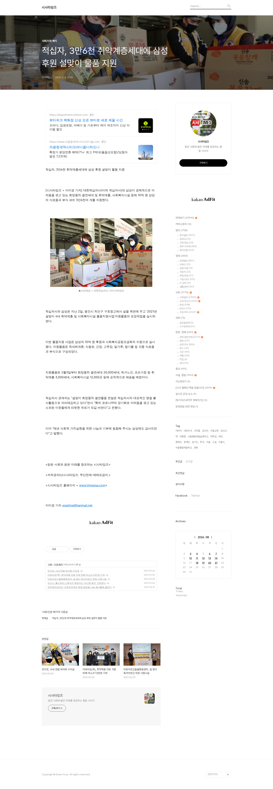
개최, (220, 436)
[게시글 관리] (64, 549)
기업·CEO (187, 279)
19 (203, 562)
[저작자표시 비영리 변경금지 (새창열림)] (89, 549)
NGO (185, 308)
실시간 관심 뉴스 (186, 393)
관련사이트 (213, 774)
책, (177, 436)
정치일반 (187, 235)
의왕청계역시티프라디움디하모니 (74, 147)
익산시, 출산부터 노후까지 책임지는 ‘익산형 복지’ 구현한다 (77, 583)
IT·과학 (185, 283)
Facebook (181, 495)
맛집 (183, 359)
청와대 (185, 239)
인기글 (189, 461)
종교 (181, 368)
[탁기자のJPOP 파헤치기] (191, 400)
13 (209, 558)
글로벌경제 (186, 322)
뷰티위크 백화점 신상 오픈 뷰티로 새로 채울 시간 (86, 120)
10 (190, 558)
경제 (182, 255)
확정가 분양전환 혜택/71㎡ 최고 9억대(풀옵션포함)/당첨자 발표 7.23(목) (88, 154)
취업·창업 (186, 275)
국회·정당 (186, 242)
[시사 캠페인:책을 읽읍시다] (194, 387)
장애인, (187, 442)
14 (216, 558)
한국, (202, 442)
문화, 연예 (184, 332)
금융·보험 (186, 268)
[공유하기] (59, 549)
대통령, (183, 436)
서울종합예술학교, (184, 447)
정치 (182, 230)
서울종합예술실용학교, (198, 436)
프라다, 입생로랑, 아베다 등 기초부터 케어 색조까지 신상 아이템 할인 (89, 127)
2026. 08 (203, 537)
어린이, (179, 430)
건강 (185, 352)
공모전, (205, 430)
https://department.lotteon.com (68, 114)
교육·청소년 (188, 301)
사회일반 (188, 297)
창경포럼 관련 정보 (187, 406)
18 (197, 562)
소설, (214, 442)
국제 (180, 317)
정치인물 (187, 250)
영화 (185, 340)
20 (209, 562)
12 (203, 558)
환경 (185, 304)
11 (197, 558)
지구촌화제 (187, 326)
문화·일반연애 (190, 337)
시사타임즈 (49, 7)
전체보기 (185, 217)
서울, (208, 442)
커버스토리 (183, 224)
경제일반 (187, 260)
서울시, (221, 442)
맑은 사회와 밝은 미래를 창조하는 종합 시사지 (71, 700)
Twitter (195, 495)
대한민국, (188, 430)
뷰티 (184, 363)
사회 (50, 564)
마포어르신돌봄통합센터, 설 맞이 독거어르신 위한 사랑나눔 (77, 579)
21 (216, 562)
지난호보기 (183, 381)
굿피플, (197, 430)
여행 (185, 355)
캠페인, (179, 442)
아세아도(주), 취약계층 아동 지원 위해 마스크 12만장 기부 (76, 574)
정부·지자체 (188, 246)
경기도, (195, 442)
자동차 (185, 271)
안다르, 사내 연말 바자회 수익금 (63, 570)
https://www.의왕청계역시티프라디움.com (74, 141)
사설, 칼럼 (185, 375)
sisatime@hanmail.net (77, 505)
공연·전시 (187, 344)
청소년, (223, 430)
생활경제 (187, 286)
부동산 (185, 264)
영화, (196, 447)
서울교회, (214, 430)
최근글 (179, 461)
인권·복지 (58, 564)
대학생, (213, 436)
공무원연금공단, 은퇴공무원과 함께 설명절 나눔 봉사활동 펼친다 (80, 587)
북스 (184, 348)
